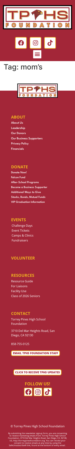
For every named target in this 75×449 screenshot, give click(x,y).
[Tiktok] (50, 43)
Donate (19, 166)
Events (18, 219)
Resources (22, 275)
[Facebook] (21, 43)
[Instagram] (35, 43)
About (18, 117)
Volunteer (23, 258)
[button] (37, 54)
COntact (20, 313)
